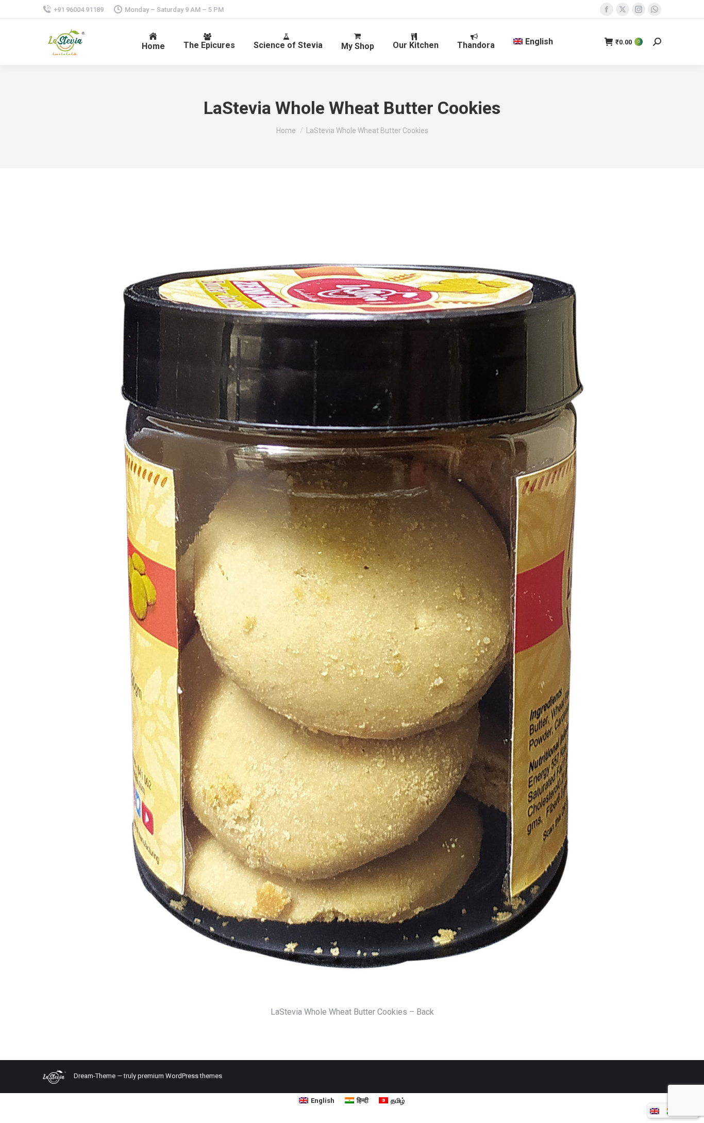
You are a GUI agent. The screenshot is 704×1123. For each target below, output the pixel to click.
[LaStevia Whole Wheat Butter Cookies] (352, 602)
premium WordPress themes (180, 1076)
